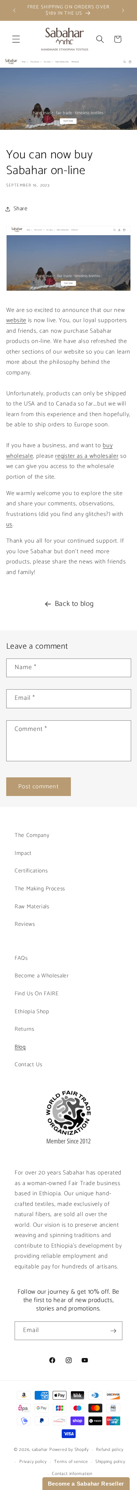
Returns (24, 1029)
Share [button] (21, 208)
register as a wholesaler (86, 456)
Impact (23, 853)
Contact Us (28, 1064)
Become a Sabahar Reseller (86, 1483)
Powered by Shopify (69, 1450)
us (9, 524)
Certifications (31, 870)
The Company (32, 835)
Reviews (25, 924)
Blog (20, 1047)
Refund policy (109, 1449)
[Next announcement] (123, 10)
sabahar (40, 1450)
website (16, 320)
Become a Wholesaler (42, 975)
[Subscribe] (113, 1330)
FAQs (21, 958)
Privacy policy (33, 1462)
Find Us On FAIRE (37, 993)
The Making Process (40, 888)
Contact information (72, 1474)
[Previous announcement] (14, 10)
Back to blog (74, 604)
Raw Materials (32, 906)
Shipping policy (110, 1462)
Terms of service (71, 1462)
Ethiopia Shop (32, 1011)
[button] (16, 39)
